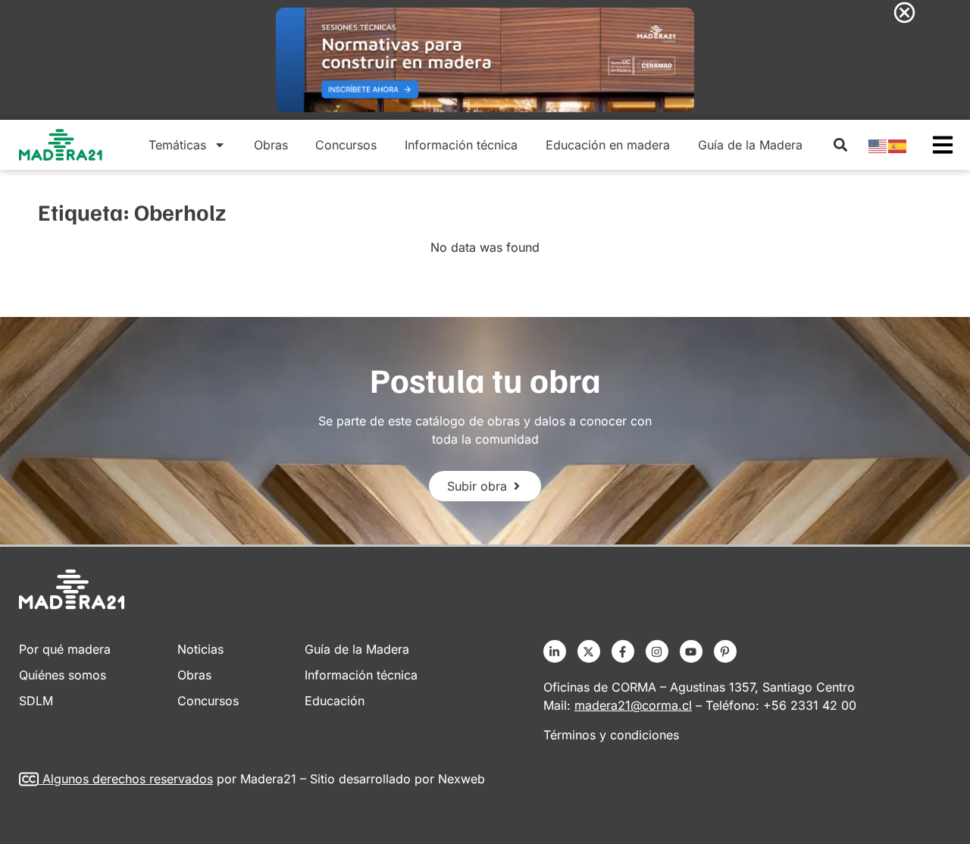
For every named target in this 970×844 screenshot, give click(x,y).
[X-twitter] (588, 651)
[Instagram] (657, 651)
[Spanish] (898, 144)
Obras (271, 144)
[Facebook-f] (623, 651)
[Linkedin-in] (554, 651)
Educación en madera (608, 144)
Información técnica (461, 144)
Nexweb (461, 778)
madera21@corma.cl (633, 705)
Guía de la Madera (750, 144)
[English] (878, 144)
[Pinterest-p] (725, 651)
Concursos (346, 144)
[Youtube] (691, 651)
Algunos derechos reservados (127, 778)
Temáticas (177, 144)
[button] (840, 145)
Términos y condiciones (611, 734)
